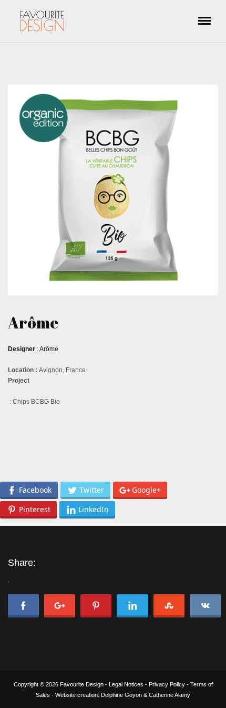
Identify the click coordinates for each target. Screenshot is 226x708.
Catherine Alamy (169, 695)
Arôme (33, 322)
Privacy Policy (167, 684)
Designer (21, 349)
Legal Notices (126, 684)
